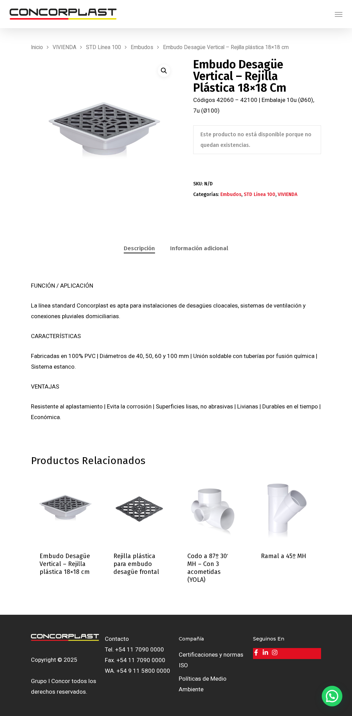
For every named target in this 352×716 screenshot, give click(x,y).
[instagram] (275, 652)
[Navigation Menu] (338, 14)
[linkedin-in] (266, 652)
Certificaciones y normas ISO (211, 660)
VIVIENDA (64, 47)
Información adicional (199, 248)
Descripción (139, 248)
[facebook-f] (257, 652)
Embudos (142, 47)
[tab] (139, 248)
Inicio (37, 47)
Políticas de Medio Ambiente (203, 684)
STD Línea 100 (103, 47)
